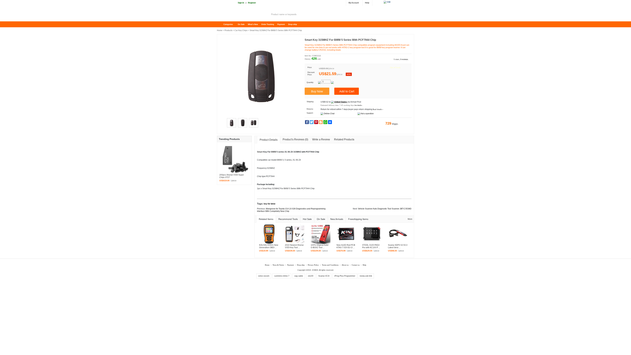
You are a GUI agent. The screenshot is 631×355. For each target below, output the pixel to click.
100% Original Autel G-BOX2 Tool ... (319, 246)
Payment (281, 24)
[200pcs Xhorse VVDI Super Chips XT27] (234, 159)
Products (228, 30)
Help (367, 3)
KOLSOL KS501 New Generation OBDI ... (268, 246)
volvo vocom (263, 276)
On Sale (241, 24)
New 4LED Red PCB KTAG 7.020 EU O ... (346, 246)
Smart (260, 152)
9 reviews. (404, 59)
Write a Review (321, 139)
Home (221, 24)
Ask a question (367, 113)
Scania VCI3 (323, 276)
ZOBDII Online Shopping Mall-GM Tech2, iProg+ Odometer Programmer (243, 14)
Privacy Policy (313, 265)
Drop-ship (292, 24)
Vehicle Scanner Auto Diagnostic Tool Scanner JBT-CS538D (384, 209)
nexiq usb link (366, 276)
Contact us (356, 265)
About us (345, 265)
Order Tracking (267, 24)
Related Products (344, 139)
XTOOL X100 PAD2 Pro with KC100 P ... (371, 246)
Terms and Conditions (330, 265)
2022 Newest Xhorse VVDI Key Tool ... (294, 246)
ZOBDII (315, 270)
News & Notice (278, 265)
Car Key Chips (240, 30)
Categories (228, 24)
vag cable (298, 276)
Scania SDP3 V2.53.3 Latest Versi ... (397, 246)
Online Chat (329, 113)
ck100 (310, 276)
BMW (273, 152)
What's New (253, 24)
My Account (354, 3)
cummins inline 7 (281, 276)
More (410, 219)
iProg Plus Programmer (344, 276)
